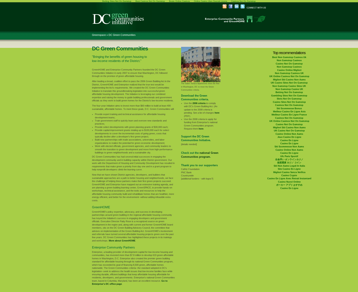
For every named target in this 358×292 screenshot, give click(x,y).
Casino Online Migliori (289, 70)
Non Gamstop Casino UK (289, 89)
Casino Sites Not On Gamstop (289, 102)
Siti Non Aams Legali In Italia (289, 166)
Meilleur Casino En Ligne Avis (289, 111)
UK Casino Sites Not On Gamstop (289, 82)
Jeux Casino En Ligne (289, 137)
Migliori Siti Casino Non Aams (289, 79)
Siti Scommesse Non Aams (289, 146)
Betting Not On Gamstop (289, 92)
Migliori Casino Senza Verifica (289, 172)
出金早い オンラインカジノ (289, 159)
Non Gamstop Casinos (289, 60)
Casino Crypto (289, 175)
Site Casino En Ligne (289, 169)
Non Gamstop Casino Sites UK (289, 86)
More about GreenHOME (122, 240)
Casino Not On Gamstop (289, 63)
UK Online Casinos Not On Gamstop (289, 76)
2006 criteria (199, 103)
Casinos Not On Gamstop (289, 105)
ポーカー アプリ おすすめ (289, 185)
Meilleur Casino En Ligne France (289, 114)
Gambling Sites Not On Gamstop (289, 95)
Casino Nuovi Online (289, 182)
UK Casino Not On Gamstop (289, 130)
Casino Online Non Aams (289, 134)
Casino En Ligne (289, 140)
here (217, 112)
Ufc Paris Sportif (289, 156)
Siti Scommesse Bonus (289, 108)
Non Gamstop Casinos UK (289, 73)
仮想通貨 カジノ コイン (289, 162)
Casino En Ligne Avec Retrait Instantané (289, 178)
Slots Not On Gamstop (289, 98)
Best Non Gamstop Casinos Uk (289, 57)
